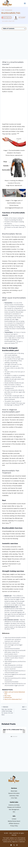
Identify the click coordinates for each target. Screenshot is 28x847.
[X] (14, 845)
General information (14, 793)
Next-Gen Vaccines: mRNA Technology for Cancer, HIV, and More (7, 710)
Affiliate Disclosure (14, 823)
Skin (14, 811)
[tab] (11, 736)
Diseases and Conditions (14, 807)
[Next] (24, 731)
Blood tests (14, 791)
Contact (14, 819)
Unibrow (24, 708)
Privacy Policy (14, 825)
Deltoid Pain (8, 697)
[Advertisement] (14, 45)
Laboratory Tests (14, 795)
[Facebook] (11, 845)
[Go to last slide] (4, 731)
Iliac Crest (7, 695)
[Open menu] (24, 3)
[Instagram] (17, 845)
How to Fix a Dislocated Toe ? (13, 699)
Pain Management (14, 809)
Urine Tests (14, 798)
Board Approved (7, 17)
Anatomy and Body (14, 805)
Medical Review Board (14, 821)
